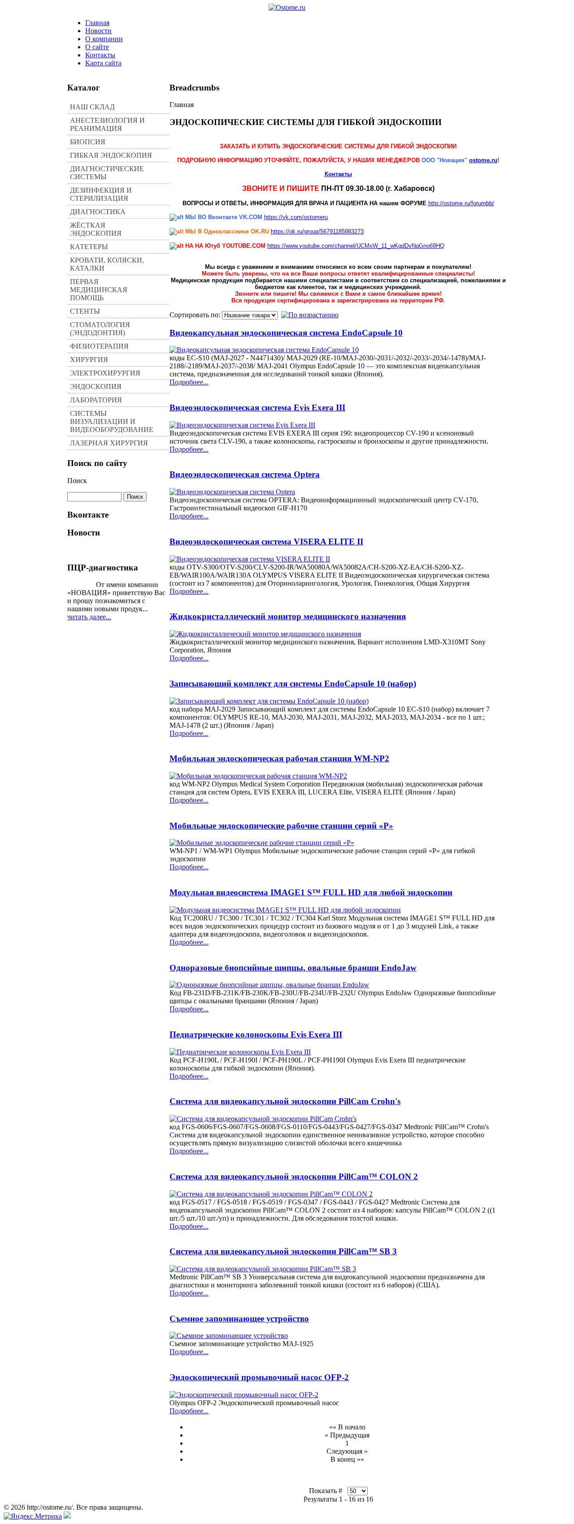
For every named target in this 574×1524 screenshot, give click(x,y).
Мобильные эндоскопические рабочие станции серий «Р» (281, 825)
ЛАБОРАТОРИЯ (96, 400)
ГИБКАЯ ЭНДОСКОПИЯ (111, 155)
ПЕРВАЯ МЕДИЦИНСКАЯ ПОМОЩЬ (98, 290)
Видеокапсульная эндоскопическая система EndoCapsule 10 (286, 332)
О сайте (97, 47)
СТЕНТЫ (85, 311)
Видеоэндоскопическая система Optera (245, 474)
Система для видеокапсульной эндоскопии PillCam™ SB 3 (283, 1251)
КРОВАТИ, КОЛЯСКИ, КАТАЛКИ (107, 264)
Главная (97, 22)
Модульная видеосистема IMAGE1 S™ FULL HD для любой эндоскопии (311, 892)
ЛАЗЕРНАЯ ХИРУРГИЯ (109, 443)
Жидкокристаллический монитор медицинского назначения (288, 616)
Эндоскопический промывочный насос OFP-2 (259, 1377)
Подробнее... (189, 382)
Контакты (100, 55)
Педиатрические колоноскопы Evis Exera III (256, 1034)
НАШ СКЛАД (92, 107)
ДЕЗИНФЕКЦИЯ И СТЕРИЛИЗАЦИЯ (101, 194)
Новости (98, 31)
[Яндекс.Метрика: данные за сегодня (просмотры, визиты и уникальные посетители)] (33, 1516)
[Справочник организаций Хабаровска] (67, 1516)
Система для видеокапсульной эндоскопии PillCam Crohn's (285, 1101)
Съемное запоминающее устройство (239, 1318)
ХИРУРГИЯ (89, 359)
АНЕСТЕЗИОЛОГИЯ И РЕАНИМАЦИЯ (107, 124)
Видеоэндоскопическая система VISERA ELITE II (266, 541)
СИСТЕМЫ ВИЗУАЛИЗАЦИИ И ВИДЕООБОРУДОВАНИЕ (111, 421)
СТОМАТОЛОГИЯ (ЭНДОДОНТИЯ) (100, 329)
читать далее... (89, 617)
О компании (104, 39)
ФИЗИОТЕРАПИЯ (99, 346)
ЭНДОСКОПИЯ (96, 386)
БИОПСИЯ (87, 142)
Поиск (77, 480)
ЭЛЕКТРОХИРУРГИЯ (105, 373)
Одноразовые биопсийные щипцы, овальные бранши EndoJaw (293, 967)
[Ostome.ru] (287, 7)
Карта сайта (103, 63)
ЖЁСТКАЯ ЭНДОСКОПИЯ (96, 229)
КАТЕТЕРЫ (89, 246)
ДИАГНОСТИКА (98, 212)
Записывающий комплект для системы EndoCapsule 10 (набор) (293, 683)
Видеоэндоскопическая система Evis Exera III (257, 407)
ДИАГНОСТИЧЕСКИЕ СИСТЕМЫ (107, 173)
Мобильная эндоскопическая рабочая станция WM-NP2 (279, 758)
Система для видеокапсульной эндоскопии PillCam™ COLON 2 (294, 1176)
